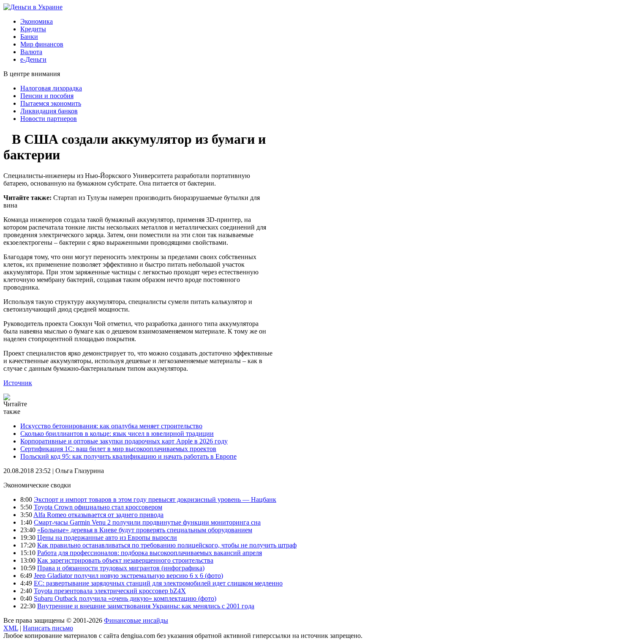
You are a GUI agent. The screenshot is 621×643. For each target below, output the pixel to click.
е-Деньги (33, 59)
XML (10, 628)
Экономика (36, 21)
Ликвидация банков (49, 111)
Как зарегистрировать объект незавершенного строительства (125, 560)
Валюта (31, 51)
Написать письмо (48, 628)
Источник (17, 382)
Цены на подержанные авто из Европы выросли (107, 537)
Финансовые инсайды (136, 620)
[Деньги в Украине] (33, 7)
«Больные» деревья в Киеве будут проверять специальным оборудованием (144, 530)
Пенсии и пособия (47, 95)
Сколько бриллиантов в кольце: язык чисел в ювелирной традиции (117, 433)
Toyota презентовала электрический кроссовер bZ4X (110, 590)
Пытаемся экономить (50, 103)
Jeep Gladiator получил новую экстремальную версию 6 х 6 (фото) (128, 575)
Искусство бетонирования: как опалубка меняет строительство (111, 426)
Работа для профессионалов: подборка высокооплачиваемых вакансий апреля (149, 552)
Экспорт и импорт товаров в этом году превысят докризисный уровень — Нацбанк (155, 499)
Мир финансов (41, 44)
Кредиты (33, 29)
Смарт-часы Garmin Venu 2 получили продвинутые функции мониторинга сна (147, 522)
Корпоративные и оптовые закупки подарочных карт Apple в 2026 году (124, 441)
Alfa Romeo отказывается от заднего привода (98, 514)
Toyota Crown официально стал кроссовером (98, 507)
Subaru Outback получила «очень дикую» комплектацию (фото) (125, 598)
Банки (29, 36)
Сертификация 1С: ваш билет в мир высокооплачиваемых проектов (118, 448)
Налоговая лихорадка (51, 88)
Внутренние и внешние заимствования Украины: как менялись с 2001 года (145, 606)
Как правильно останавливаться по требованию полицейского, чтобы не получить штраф (167, 545)
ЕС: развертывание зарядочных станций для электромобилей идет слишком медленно (158, 583)
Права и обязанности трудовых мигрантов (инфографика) (120, 568)
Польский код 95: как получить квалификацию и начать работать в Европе (128, 456)
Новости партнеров (48, 118)
